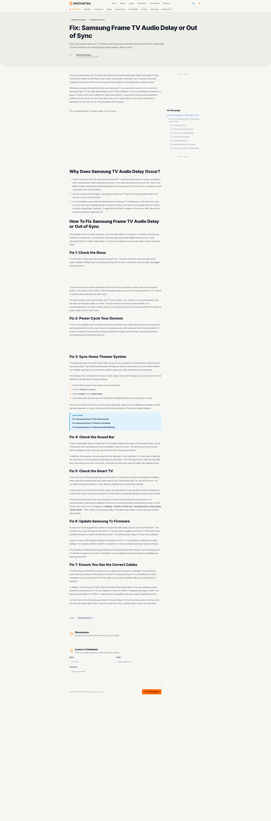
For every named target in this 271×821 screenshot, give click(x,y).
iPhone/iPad (142, 3)
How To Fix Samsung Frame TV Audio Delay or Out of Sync (183, 120)
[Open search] (193, 3)
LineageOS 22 (98, 9)
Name (71, 657)
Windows (166, 3)
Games (131, 3)
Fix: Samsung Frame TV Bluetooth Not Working (93, 427)
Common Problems (78, 20)
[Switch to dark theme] (199, 3)
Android (123, 3)
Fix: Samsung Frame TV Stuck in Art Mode (91, 423)
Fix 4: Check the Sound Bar (179, 137)
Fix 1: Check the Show (178, 125)
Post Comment (153, 692)
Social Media (155, 3)
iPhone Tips (154, 9)
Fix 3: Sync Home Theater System (182, 133)
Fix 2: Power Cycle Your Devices (181, 129)
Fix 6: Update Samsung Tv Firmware (183, 144)
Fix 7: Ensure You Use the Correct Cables (184, 148)
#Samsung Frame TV (85, 618)
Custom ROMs (133, 9)
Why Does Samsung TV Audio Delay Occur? (183, 115)
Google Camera (120, 9)
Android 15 (87, 9)
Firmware (144, 9)
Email (118, 657)
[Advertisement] (115, 276)
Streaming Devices (97, 20)
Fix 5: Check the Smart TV (179, 140)
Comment (73, 667)
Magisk (109, 9)
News (114, 3)
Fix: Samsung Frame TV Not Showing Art (90, 419)
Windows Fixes (166, 9)
